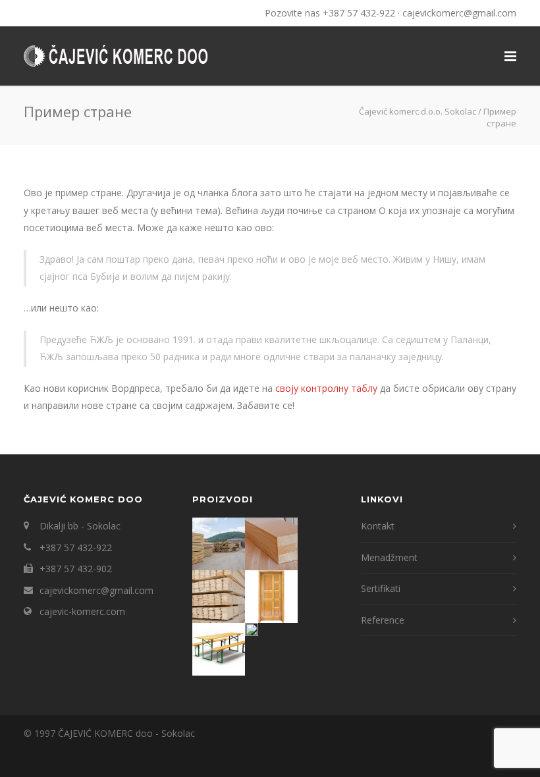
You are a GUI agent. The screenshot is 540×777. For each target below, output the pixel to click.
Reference (382, 620)
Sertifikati (380, 588)
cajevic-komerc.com (82, 611)
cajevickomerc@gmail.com (459, 13)
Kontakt (377, 526)
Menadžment (389, 557)
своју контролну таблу (326, 388)
